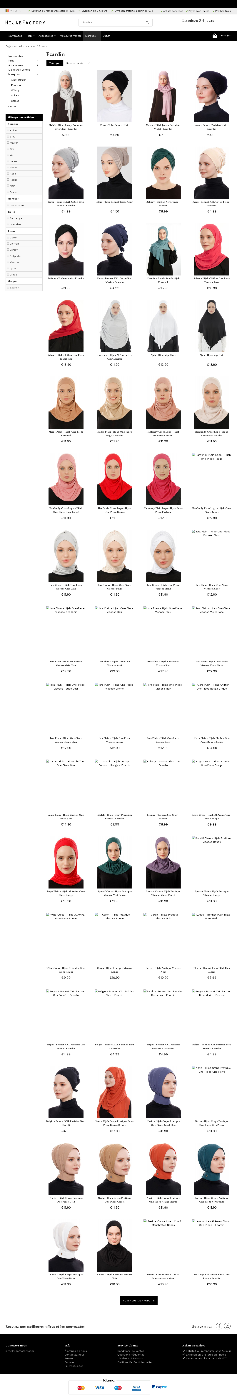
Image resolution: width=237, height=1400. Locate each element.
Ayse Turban (18, 79)
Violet (13, 167)
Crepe (13, 274)
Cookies (69, 1362)
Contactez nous (74, 1354)
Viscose (14, 262)
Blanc (13, 192)
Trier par (55, 63)
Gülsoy (15, 90)
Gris (12, 148)
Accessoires (46, 35)
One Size (15, 224)
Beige (13, 130)
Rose (13, 173)
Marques (90, 35)
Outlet (106, 35)
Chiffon (14, 243)
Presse (69, 1358)
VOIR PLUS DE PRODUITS (139, 1300)
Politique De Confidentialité (134, 1362)
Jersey (14, 249)
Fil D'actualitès (74, 1365)
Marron (14, 142)
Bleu (12, 136)
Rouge (14, 179)
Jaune (13, 161)
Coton (13, 237)
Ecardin (16, 85)
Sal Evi (15, 95)
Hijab (29, 35)
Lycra (13, 268)
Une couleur (17, 205)
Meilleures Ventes (70, 35)
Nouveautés (14, 35)
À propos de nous (76, 1350)
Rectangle (16, 218)
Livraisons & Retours (130, 1358)
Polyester (15, 256)
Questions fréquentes (130, 1354)
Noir (12, 185)
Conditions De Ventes (130, 1350)
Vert (12, 155)
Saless (15, 100)
